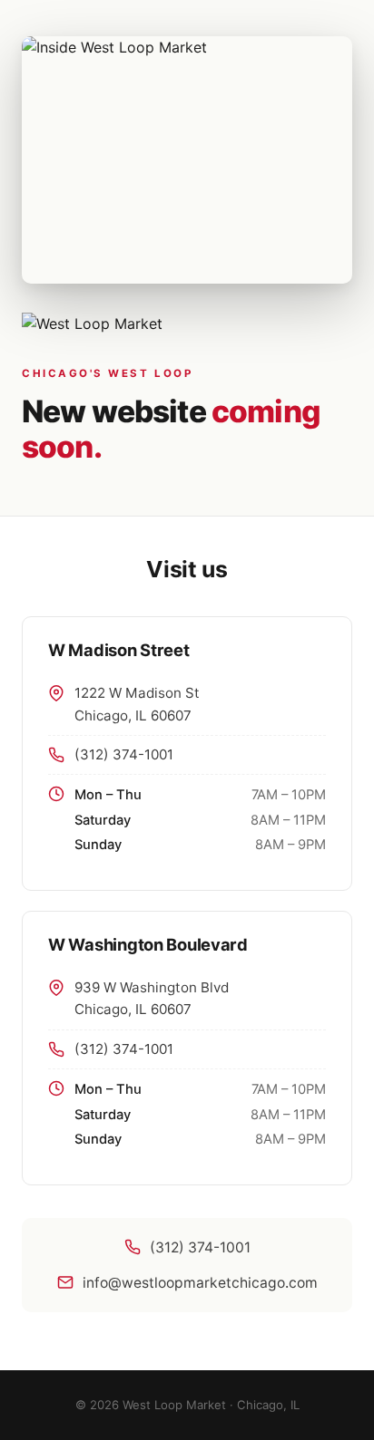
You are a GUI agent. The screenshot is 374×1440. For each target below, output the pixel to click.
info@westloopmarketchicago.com (200, 1282)
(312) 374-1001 (123, 754)
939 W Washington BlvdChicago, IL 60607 (151, 998)
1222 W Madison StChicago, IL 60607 (137, 703)
